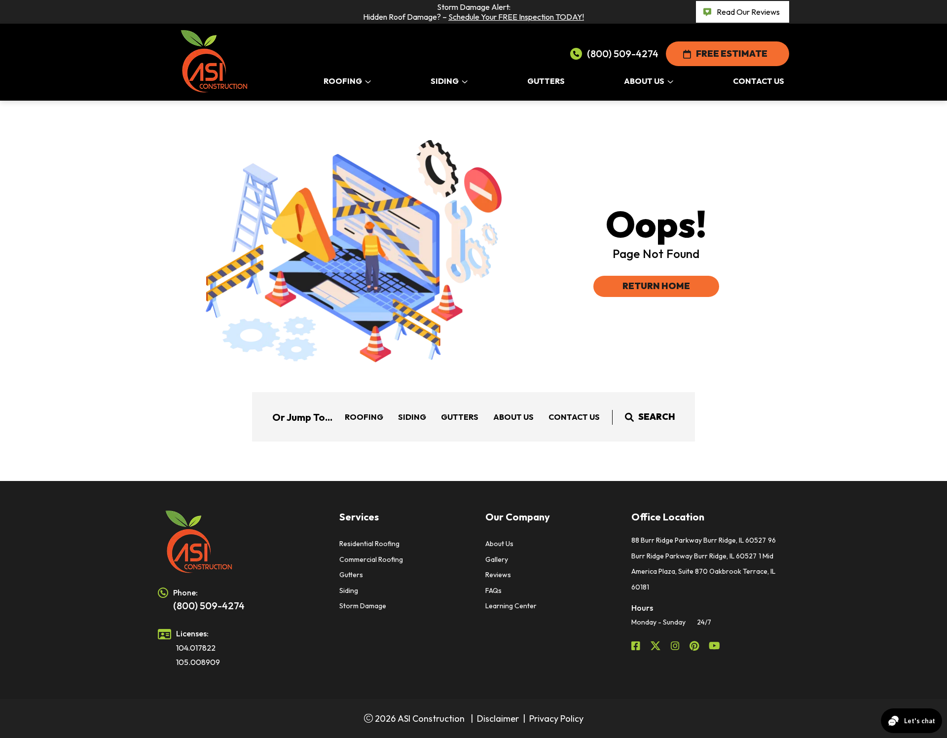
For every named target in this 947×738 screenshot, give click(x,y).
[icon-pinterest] (695, 645)
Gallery (496, 559)
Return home (656, 286)
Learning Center (511, 605)
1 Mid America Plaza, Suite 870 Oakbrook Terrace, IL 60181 (703, 571)
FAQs (493, 590)
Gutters (459, 417)
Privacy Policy (556, 718)
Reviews (498, 574)
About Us (513, 417)
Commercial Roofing (371, 559)
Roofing (364, 417)
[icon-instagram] (676, 645)
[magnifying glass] (629, 416)
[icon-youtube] (715, 645)
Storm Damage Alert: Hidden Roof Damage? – (473, 12)
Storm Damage (362, 605)
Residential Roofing (369, 543)
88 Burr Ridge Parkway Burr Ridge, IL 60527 (698, 540)
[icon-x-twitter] (656, 645)
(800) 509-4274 (622, 53)
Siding (412, 417)
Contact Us (574, 417)
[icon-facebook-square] (636, 645)
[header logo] (237, 542)
